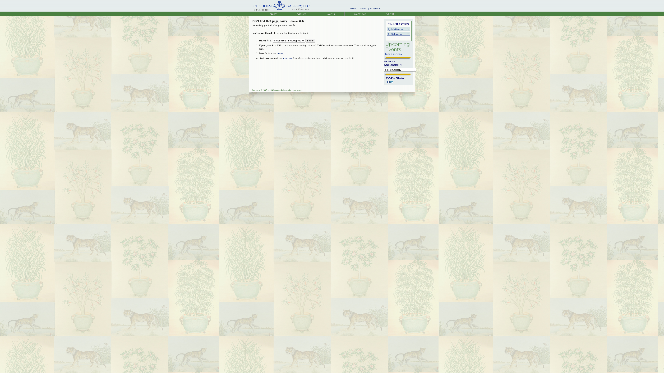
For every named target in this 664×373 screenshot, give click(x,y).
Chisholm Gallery (282, 5)
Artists (301, 14)
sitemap (280, 53)
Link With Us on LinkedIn (391, 82)
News (273, 14)
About (390, 14)
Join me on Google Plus (402, 82)
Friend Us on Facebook (388, 82)
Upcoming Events (397, 48)
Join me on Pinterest (399, 82)
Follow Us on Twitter (395, 82)
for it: (265, 40)
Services (360, 14)
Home (353, 8)
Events (330, 14)
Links (363, 8)
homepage (287, 58)
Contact (375, 8)
